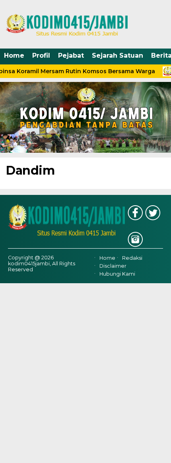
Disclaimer (112, 266)
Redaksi (132, 258)
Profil (41, 55)
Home (14, 55)
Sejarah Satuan (117, 55)
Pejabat (71, 55)
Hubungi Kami (117, 274)
